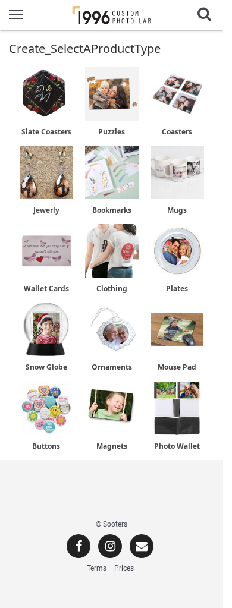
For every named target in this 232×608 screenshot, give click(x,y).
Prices (124, 568)
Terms (96, 568)
